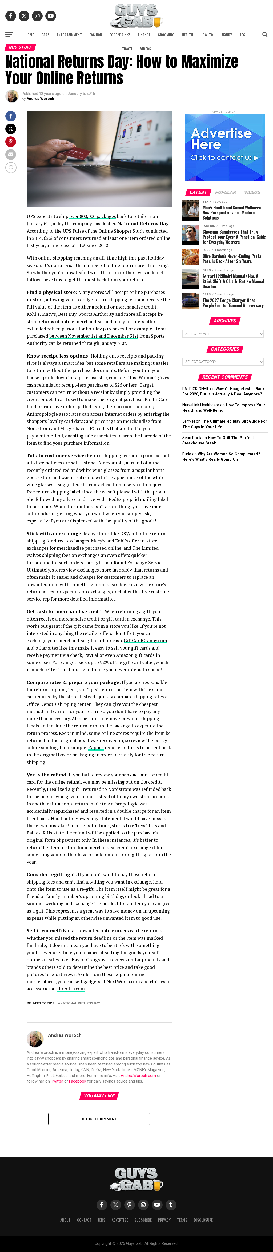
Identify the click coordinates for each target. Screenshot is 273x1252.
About (65, 1220)
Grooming (166, 34)
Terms (182, 1220)
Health (187, 34)
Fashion (95, 34)
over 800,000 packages (92, 216)
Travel (127, 48)
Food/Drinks (120, 34)
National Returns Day (80, 1003)
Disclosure (203, 1220)
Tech (243, 34)
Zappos (96, 747)
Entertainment (69, 34)
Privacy (164, 1220)
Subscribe (143, 1220)
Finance (144, 34)
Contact (84, 1220)
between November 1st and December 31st (93, 336)
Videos (145, 48)
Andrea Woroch (40, 98)
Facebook (77, 1081)
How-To (206, 34)
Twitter (57, 1081)
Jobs (101, 1220)
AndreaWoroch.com (138, 1075)
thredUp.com (71, 989)
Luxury (226, 34)
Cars (45, 34)
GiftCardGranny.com (145, 640)
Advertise (120, 1220)
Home (29, 34)
